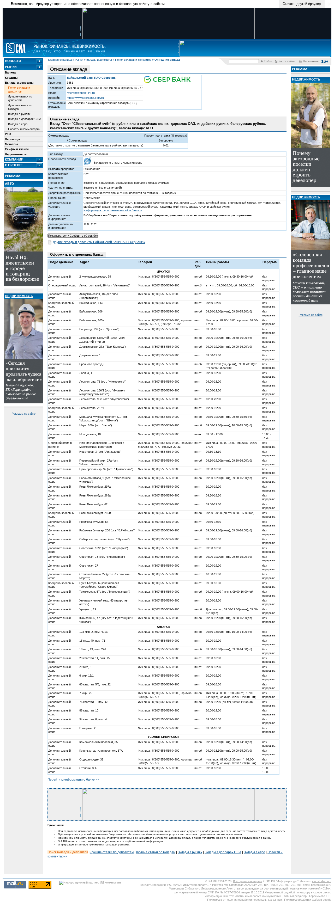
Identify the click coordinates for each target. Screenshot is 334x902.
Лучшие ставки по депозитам (20, 98)
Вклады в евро (17, 124)
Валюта (10, 72)
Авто (9, 184)
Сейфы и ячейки (17, 149)
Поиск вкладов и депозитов (133, 59)
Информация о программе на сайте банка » (113, 210)
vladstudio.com (321, 881)
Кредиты (11, 77)
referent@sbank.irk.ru (81, 92)
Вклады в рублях (19, 113)
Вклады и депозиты (99, 59)
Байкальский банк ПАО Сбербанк (91, 77)
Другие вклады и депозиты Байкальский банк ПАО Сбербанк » (99, 242)
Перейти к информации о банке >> (73, 779)
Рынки (79, 59)
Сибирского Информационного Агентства (212, 888)
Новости (13, 61)
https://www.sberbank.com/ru (85, 97)
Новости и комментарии (24, 129)
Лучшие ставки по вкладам (20, 107)
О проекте (14, 165)
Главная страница (60, 59)
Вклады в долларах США (24, 118)
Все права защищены (247, 881)
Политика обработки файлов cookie (307, 899)
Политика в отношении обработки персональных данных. (245, 899)
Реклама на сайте (23, 413)
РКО (8, 134)
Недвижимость (16, 154)
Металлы (11, 144)
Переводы (12, 139)
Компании (14, 159)
